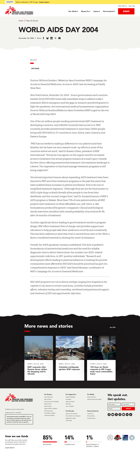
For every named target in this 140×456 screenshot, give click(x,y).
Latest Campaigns (70, 397)
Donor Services (48, 397)
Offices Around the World (94, 399)
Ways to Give (48, 404)
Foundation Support (49, 413)
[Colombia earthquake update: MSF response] (70, 358)
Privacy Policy (91, 416)
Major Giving (47, 406)
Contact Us (90, 413)
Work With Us (122, 6)
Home (21, 21)
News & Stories (32, 21)
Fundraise (68, 399)
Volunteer (68, 404)
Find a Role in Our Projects (73, 416)
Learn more (44, 2)
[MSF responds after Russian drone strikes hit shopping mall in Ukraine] (38, 358)
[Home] (21, 10)
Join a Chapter (70, 406)
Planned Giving (48, 411)
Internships (69, 420)
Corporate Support (49, 415)
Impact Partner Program (50, 408)
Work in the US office (71, 413)
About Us (85, 11)
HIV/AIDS (35, 68)
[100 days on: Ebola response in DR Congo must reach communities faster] (101, 358)
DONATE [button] (126, 11)
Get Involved (108, 11)
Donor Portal (47, 399)
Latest (95, 11)
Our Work (72, 11)
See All (112, 327)
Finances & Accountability (51, 401)
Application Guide (71, 418)
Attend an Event (70, 401)
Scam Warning (91, 418)
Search (131, 6)
